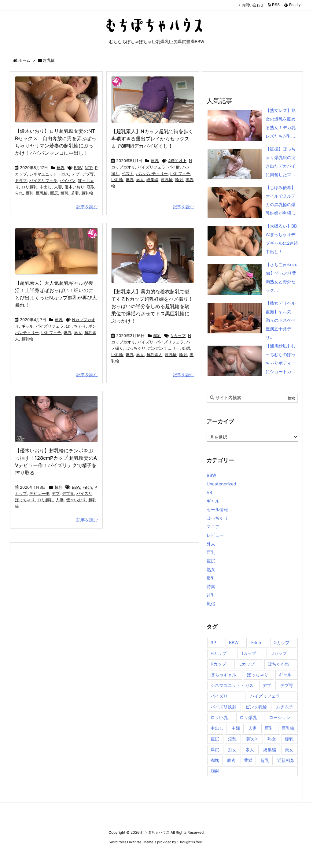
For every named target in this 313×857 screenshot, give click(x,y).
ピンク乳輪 (256, 706)
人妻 (58, 186)
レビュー (215, 535)
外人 (211, 543)
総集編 (152, 179)
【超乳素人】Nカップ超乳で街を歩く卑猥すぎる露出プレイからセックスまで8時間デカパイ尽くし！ (152, 138)
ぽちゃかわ (278, 663)
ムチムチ (284, 706)
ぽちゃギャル (223, 674)
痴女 (232, 749)
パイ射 (174, 167)
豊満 (248, 760)
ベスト (128, 173)
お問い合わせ (253, 5)
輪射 (179, 179)
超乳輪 (87, 193)
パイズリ (145, 341)
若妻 (75, 193)
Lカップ (247, 663)
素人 (140, 179)
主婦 (235, 728)
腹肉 (231, 760)
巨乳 (29, 193)
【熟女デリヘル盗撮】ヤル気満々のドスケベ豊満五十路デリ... (281, 320)
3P (213, 642)
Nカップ (178, 335)
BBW (78, 167)
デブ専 (88, 174)
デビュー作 (39, 493)
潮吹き (251, 738)
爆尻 (215, 749)
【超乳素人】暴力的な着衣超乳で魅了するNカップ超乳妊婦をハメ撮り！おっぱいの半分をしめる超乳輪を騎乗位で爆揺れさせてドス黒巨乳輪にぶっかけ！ (152, 306)
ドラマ (21, 180)
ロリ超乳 (29, 186)
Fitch (87, 487)
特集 (211, 586)
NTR (89, 167)
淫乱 (232, 738)
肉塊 (215, 760)
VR (209, 492)
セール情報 (217, 509)
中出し (46, 186)
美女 (289, 749)
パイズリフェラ (43, 180)
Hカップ (218, 653)
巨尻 (54, 193)
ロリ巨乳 (219, 717)
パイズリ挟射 (223, 706)
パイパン (67, 180)
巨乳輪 (42, 193)
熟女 (211, 569)
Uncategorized (221, 483)
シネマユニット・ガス (49, 174)
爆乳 (64, 193)
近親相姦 (285, 760)
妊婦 (186, 348)
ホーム (24, 60)
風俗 (211, 603)
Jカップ (279, 653)
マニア (213, 526)
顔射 (215, 771)
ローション (279, 717)
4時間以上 (177, 160)
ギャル (27, 326)
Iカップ (249, 653)
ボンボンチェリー (152, 173)
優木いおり (74, 186)
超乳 (60, 167)
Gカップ (281, 642)
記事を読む (87, 206)
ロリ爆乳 (248, 717)
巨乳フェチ (180, 173)
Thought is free (190, 842)
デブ (75, 174)
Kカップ (218, 663)
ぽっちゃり (76, 326)
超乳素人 (154, 354)
